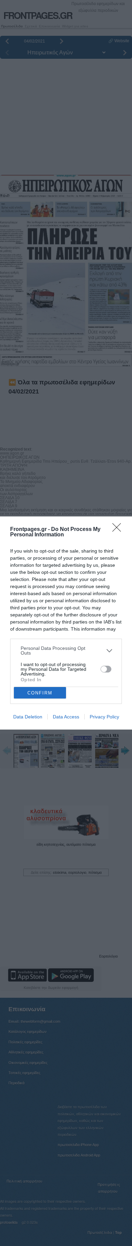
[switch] (106, 669)
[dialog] (66, 623)
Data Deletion (27, 716)
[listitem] (66, 650)
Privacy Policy (104, 716)
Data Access (66, 716)
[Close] (118, 529)
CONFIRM (39, 692)
